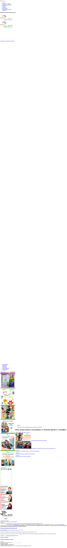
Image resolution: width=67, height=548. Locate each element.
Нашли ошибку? (11, 544)
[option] (2, 30)
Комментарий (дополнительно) (6, 542)
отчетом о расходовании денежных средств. (34, 523)
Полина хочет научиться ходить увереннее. (39, 440)
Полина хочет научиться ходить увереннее (23, 456)
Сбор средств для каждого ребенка (13, 524)
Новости (6, 518)
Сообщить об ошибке (4, 544)
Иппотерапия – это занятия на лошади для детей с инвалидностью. (43, 448)
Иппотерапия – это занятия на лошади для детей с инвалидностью (27, 451)
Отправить (2, 543)
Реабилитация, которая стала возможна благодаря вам (25, 453)
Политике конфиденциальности (12, 535)
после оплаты (61, 524)
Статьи (28, 432)
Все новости (24, 432)
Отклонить (6, 537)
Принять (2, 537)
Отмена (6, 543)
